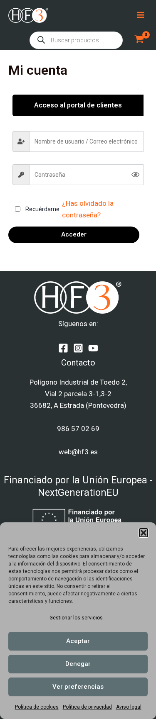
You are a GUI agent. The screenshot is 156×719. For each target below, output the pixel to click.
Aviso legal (128, 707)
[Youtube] (93, 348)
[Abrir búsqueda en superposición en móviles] (76, 40)
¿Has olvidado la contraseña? (88, 209)
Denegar (78, 664)
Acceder (74, 234)
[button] (143, 533)
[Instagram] (78, 348)
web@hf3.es (78, 452)
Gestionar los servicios (76, 618)
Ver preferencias (78, 686)
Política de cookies (37, 707)
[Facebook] (63, 348)
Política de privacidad (87, 707)
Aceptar (78, 641)
